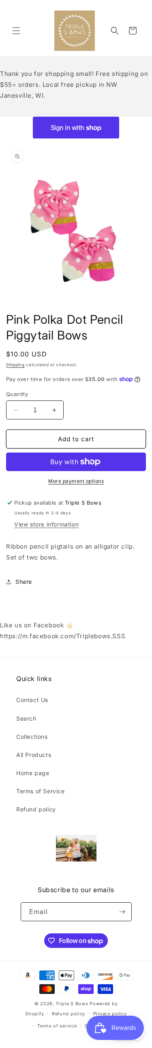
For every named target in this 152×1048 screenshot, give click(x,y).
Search (26, 718)
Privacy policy (110, 1014)
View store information (46, 524)
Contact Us (32, 699)
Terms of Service (40, 791)
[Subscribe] (122, 911)
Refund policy (36, 809)
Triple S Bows (72, 1003)
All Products (33, 754)
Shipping (15, 364)
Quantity (17, 394)
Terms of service (57, 1026)
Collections (32, 736)
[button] (16, 31)
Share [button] (23, 581)
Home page (32, 772)
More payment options (76, 481)
